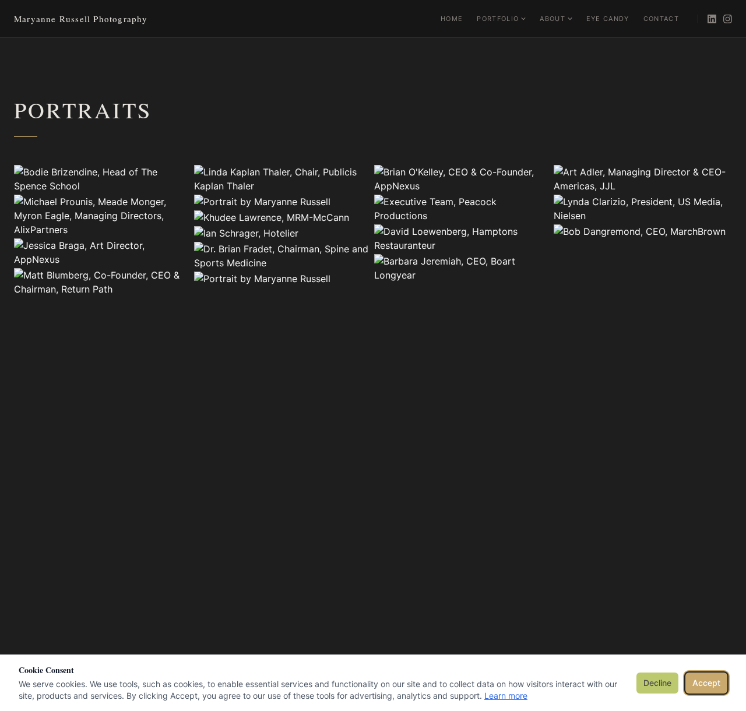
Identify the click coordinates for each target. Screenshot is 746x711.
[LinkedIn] (712, 19)
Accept (706, 683)
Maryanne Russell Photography (81, 18)
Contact (661, 19)
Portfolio (498, 19)
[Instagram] (727, 19)
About (552, 19)
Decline (657, 683)
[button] (103, 179)
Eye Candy (607, 19)
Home (452, 19)
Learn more (505, 696)
